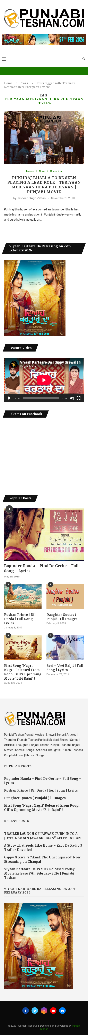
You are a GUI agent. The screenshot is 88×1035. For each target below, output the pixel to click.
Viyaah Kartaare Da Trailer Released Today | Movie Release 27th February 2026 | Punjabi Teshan (40, 873)
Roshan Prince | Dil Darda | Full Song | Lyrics (20, 619)
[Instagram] (44, 1010)
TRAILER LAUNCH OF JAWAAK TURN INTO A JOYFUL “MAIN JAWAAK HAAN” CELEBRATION (42, 836)
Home (8, 83)
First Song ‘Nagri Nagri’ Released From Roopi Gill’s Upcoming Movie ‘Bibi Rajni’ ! (23, 672)
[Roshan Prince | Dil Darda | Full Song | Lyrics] (23, 596)
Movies (30, 171)
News (42, 171)
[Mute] (72, 398)
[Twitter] (35, 1010)
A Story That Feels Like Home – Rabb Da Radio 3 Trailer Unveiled (43, 848)
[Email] (62, 1010)
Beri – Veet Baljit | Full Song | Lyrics (64, 668)
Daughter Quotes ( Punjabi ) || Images (61, 617)
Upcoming (56, 171)
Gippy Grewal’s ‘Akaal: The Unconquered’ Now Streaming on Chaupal (42, 859)
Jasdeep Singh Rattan (31, 198)
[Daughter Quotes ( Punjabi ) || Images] (65, 596)
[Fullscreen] (79, 398)
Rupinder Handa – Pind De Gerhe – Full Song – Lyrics (41, 568)
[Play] (9, 398)
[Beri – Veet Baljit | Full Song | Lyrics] (65, 647)
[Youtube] (53, 1010)
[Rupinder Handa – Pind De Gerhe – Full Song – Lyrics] (44, 534)
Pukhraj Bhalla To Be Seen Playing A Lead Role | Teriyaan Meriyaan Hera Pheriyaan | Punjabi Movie (44, 184)
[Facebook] (25, 1010)
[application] (44, 380)
